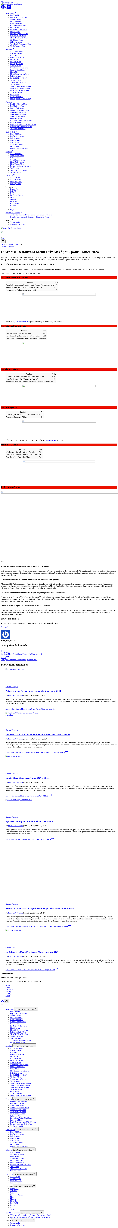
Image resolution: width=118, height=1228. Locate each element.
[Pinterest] (6, 8)
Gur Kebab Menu (16, 51)
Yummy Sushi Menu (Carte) (20, 99)
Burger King (14, 189)
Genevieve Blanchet (17, 224)
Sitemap (8, 950)
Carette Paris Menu (17, 108)
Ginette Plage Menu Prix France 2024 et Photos (28, 778)
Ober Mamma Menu (17, 160)
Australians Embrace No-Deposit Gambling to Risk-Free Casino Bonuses (40, 865)
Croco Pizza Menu (17, 156)
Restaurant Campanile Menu (20, 166)
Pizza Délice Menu (17, 162)
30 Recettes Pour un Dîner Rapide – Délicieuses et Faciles (31, 215)
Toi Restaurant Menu (17, 129)
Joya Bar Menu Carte (21, 322)
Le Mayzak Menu (16, 64)
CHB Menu (14, 142)
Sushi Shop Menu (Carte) (19, 90)
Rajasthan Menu (16, 76)
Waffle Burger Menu (17, 46)
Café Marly (14, 191)
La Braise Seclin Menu (18, 30)
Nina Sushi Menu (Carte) (19, 68)
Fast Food (9, 1131)
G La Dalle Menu (16, 144)
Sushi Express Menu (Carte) (20, 86)
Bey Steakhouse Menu (18, 17)
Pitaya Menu (14, 72)
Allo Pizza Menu (16, 154)
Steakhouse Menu (16, 40)
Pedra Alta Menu (16, 123)
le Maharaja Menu (16, 53)
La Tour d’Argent (16, 195)
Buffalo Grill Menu (17, 106)
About (8, 942)
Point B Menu (15, 203)
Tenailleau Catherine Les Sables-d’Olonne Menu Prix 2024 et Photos (38, 734)
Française (9, 1055)
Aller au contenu (7, 2)
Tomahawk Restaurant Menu (20, 44)
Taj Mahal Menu (16, 93)
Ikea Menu (14, 55)
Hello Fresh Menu (16, 23)
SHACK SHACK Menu (19, 38)
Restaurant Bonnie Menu (19, 148)
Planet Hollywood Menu (19, 34)
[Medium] (9, 8)
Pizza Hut (13, 201)
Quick (12, 207)
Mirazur (13, 199)
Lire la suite (31, 709)
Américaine (10, 966)
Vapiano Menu (15, 172)
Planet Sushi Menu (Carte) (19, 74)
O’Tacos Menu (15, 180)
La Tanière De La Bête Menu (21, 120)
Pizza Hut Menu (16, 182)
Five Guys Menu (16, 21)
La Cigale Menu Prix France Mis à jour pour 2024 (19, 659)
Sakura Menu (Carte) (17, 82)
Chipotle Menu (15, 19)
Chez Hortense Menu (18, 114)
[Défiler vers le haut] (2, 958)
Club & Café (10, 1086)
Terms (8, 952)
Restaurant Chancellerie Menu (21, 127)
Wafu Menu (14, 95)
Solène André (15, 222)
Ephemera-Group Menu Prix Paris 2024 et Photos (29, 821)
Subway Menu (15, 184)
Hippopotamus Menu (18, 25)
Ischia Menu (14, 158)
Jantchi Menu (15, 60)
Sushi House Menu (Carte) (20, 88)
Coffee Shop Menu (17, 136)
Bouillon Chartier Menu (19, 104)
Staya (12, 210)
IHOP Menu (14, 28)
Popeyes (13, 205)
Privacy (8, 948)
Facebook (5, 627)
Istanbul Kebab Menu (18, 58)
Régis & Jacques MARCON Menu (23, 125)
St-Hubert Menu (16, 42)
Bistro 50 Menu (16, 134)
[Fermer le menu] (2, 960)
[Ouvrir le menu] (3, 241)
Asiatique (9, 1002)
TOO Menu (14, 168)
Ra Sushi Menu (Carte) (18, 78)
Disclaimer (9, 946)
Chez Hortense (50, 440)
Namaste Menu (15, 66)
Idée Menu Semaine (13, 1169)
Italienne (9, 1106)
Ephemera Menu (16, 118)
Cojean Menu (15, 138)
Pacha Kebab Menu (17, 70)
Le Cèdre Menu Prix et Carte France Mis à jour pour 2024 (22, 653)
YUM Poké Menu (16, 97)
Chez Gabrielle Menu (18, 112)
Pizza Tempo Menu (17, 164)
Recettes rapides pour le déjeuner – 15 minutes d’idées (30, 217)
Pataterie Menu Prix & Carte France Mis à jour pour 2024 (33, 691)
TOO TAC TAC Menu (18, 170)
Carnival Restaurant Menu (19, 110)
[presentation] (61, 677)
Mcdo (12, 197)
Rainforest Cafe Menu (18, 36)
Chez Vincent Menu (17, 116)
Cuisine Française (7, 246)
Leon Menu (14, 146)
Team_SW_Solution (15, 695)
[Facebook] (3, 8)
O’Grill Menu (15, 177)
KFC (12, 193)
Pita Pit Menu (15, 32)
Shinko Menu (15, 84)
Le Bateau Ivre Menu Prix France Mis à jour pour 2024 (32, 908)
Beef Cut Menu (15, 15)
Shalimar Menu (15, 80)
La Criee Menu (15, 62)
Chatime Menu (15, 140)
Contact (8, 944)
